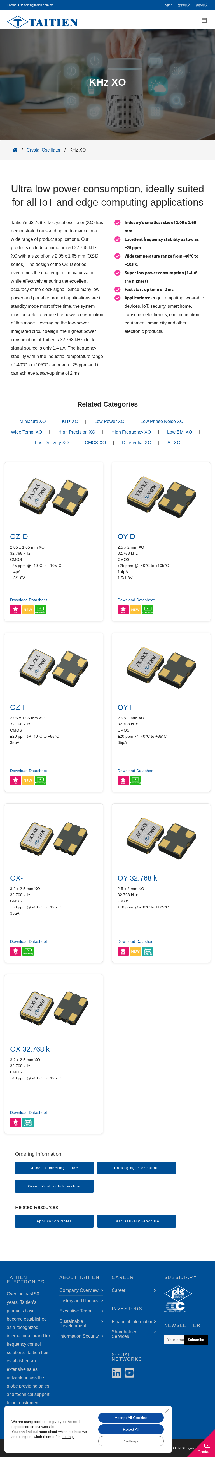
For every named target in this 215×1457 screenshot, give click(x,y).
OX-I (17, 878)
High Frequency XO (131, 432)
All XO (173, 442)
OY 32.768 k (137, 878)
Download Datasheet (28, 600)
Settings (131, 1441)
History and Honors (78, 1300)
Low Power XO (109, 421)
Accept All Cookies (131, 1417)
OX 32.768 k (30, 1049)
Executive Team (75, 1311)
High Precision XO (76, 432)
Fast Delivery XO (52, 442)
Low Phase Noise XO (162, 421)
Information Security (79, 1336)
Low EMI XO (179, 432)
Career (118, 1290)
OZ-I (17, 707)
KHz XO (70, 421)
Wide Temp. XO (26, 432)
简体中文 (202, 5)
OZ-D (19, 536)
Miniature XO (33, 421)
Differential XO (136, 442)
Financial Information (132, 1321)
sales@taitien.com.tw (38, 5)
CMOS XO (95, 442)
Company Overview (79, 1290)
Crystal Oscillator (43, 150)
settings (68, 1437)
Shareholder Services (124, 1334)
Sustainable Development (72, 1323)
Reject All (131, 1429)
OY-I (125, 707)
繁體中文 (184, 5)
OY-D (126, 536)
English (167, 5)
